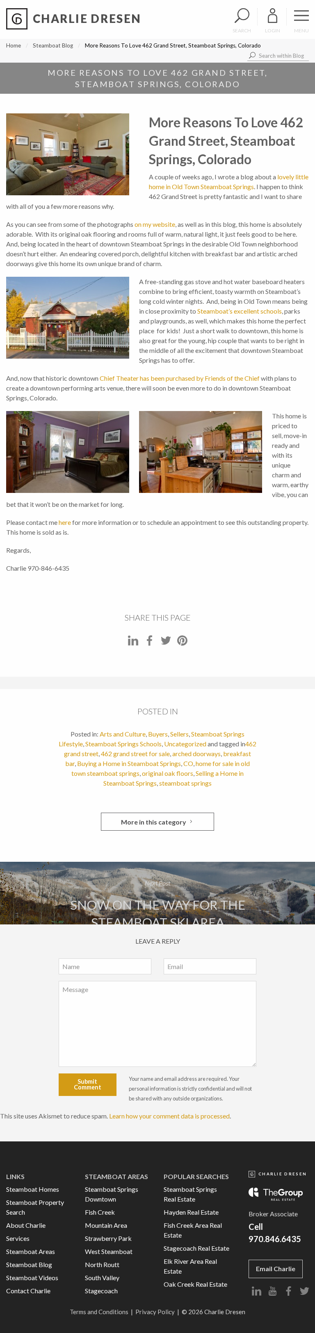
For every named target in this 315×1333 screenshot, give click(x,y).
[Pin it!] (182, 643)
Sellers (179, 734)
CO (188, 763)
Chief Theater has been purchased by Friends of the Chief (180, 378)
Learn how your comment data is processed (169, 1116)
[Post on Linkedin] (133, 643)
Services (18, 1238)
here (65, 522)
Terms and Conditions (99, 1311)
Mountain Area (106, 1225)
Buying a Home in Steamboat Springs (129, 763)
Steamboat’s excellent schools (239, 311)
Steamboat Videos (32, 1277)
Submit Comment (87, 1084)
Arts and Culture (123, 734)
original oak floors (167, 773)
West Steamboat (108, 1251)
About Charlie (26, 1225)
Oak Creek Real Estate (195, 1284)
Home (13, 45)
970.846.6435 (275, 1239)
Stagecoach (101, 1291)
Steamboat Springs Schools (123, 744)
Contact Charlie (28, 1291)
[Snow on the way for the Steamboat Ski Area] (157, 893)
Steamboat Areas (30, 1251)
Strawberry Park (108, 1238)
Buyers (158, 734)
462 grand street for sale (135, 753)
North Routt (102, 1264)
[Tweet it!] (166, 643)
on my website (155, 224)
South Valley (102, 1277)
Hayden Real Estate (191, 1212)
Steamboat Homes (32, 1189)
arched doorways (196, 753)
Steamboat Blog (53, 45)
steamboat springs (185, 783)
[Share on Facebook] (149, 643)
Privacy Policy (155, 1311)
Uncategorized (185, 744)
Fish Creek (100, 1212)
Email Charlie (275, 1268)
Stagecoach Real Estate (196, 1248)
